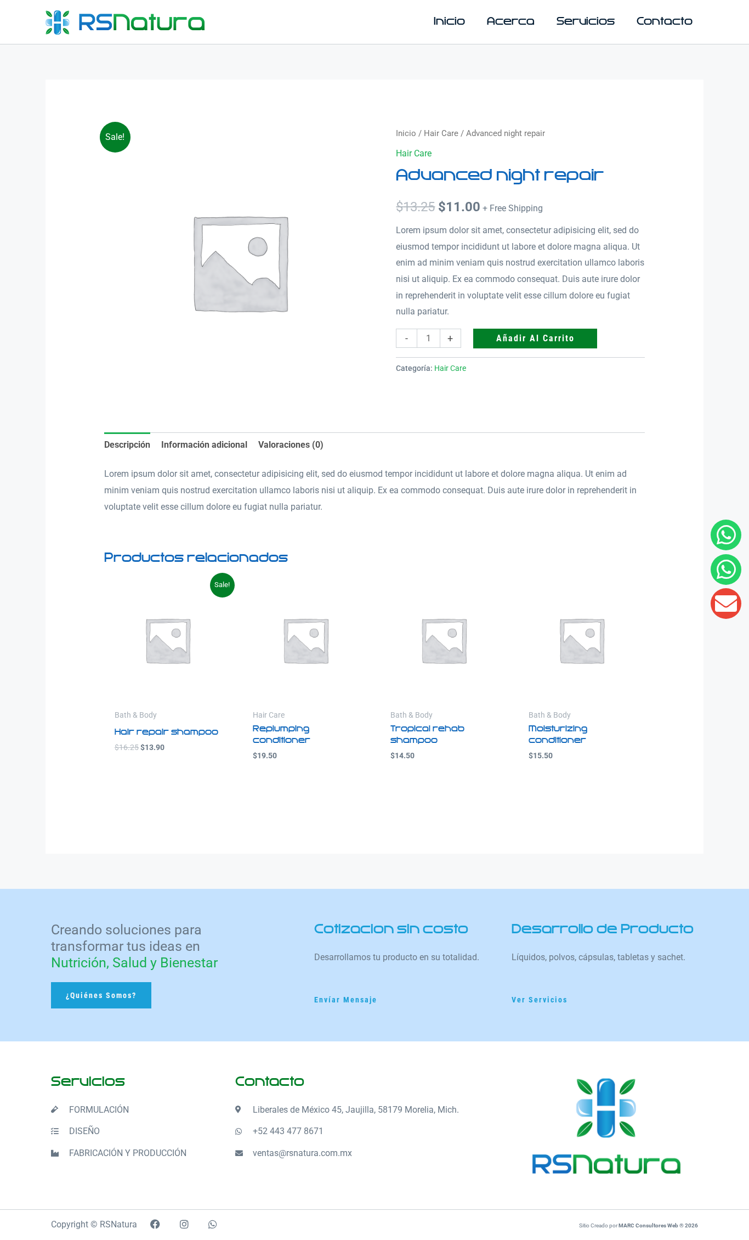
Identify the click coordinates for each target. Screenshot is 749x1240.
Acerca (511, 21)
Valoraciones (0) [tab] (291, 444)
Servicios (586, 21)
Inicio (449, 21)
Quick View (167, 694)
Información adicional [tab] (204, 444)
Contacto (665, 21)
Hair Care (441, 133)
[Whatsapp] (726, 569)
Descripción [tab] (127, 444)
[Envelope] (726, 603)
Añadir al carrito (535, 338)
